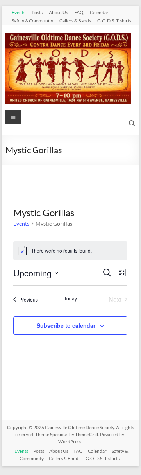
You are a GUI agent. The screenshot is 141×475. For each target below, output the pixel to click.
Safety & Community (32, 20)
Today (70, 298)
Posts (37, 12)
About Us (58, 12)
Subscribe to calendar (66, 325)
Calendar (99, 12)
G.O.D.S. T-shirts (114, 20)
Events (18, 12)
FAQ (79, 12)
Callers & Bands (75, 20)
